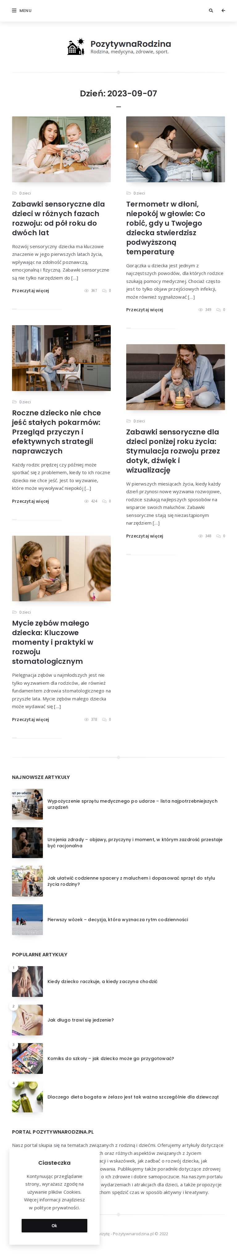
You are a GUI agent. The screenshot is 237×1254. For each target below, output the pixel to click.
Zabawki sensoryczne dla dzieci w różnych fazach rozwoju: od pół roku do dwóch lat (58, 218)
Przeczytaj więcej (30, 290)
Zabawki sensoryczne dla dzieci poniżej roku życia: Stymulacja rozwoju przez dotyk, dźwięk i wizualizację (173, 451)
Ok (54, 1225)
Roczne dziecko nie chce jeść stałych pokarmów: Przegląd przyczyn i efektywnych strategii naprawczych (56, 432)
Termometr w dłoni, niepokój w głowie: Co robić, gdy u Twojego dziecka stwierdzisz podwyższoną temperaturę (165, 228)
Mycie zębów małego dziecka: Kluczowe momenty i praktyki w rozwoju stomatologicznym (52, 642)
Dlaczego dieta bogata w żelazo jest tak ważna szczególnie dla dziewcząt (133, 1097)
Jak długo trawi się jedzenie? (81, 1020)
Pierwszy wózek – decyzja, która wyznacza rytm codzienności (118, 920)
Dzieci (25, 193)
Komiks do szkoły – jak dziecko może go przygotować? (111, 1058)
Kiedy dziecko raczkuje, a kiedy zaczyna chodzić (102, 981)
